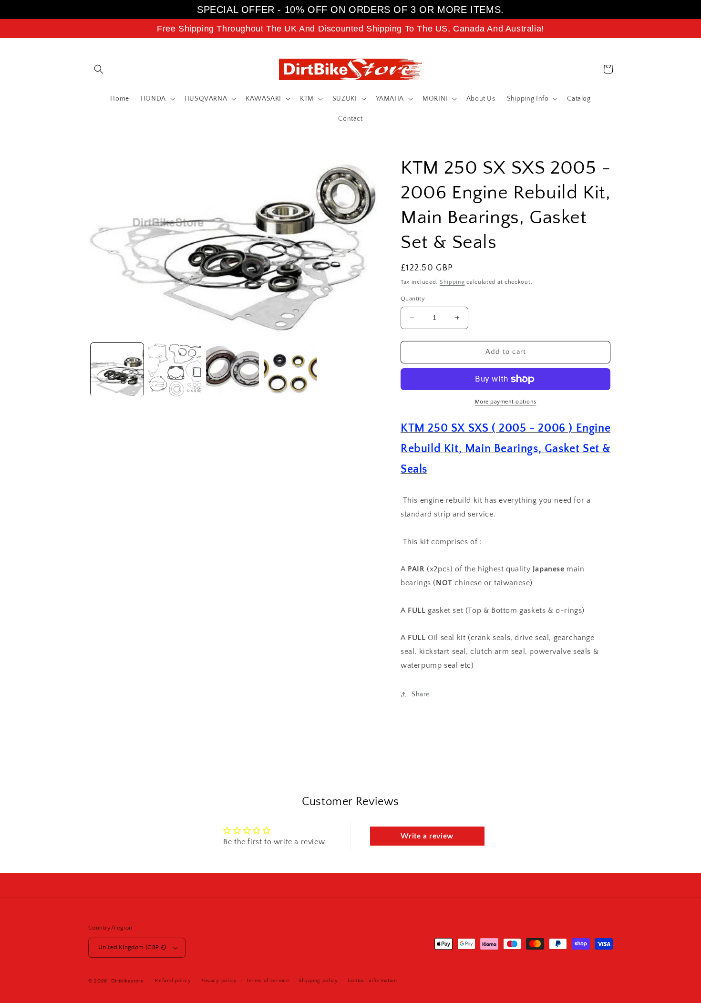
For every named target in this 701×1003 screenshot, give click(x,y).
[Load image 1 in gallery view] (117, 369)
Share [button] (421, 694)
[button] (98, 69)
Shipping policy (318, 980)
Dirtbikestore (127, 981)
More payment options (505, 402)
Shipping (452, 282)
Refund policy (173, 980)
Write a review (427, 836)
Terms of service (267, 980)
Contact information (372, 980)
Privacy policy (218, 980)
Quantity (413, 298)
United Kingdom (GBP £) (132, 947)
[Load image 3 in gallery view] (232, 369)
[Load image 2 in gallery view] (174, 369)
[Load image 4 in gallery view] (290, 369)
